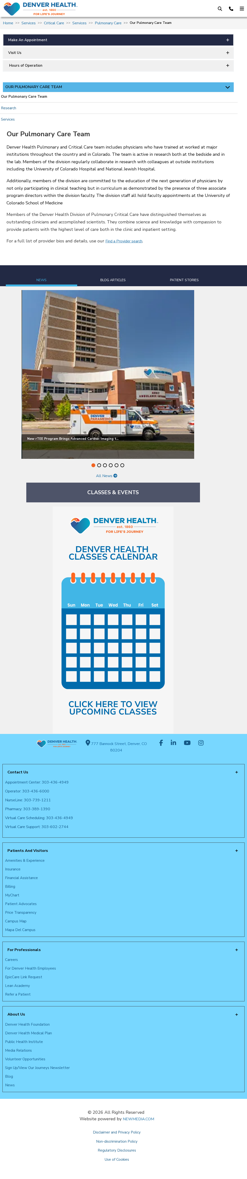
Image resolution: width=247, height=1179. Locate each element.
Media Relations (18, 1050)
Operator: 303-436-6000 (27, 791)
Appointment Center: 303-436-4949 (37, 782)
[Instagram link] (201, 743)
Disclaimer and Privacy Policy (117, 1132)
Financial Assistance (21, 877)
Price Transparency (20, 912)
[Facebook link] (161, 743)
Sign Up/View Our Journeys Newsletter (37, 1067)
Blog (9, 1076)
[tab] (41, 275)
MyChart (12, 895)
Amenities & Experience (25, 860)
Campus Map (16, 921)
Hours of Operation (25, 65)
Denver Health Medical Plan (28, 1033)
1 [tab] (93, 465)
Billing (10, 886)
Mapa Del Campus (20, 929)
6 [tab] (122, 465)
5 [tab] (116, 465)
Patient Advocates (21, 903)
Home (8, 23)
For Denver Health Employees (30, 968)
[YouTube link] (187, 743)
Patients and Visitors (27, 850)
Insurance (13, 869)
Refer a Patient (18, 994)
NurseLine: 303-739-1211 (28, 800)
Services (28, 23)
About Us (16, 1014)
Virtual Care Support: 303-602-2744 (37, 826)
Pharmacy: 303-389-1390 (27, 809)
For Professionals (24, 949)
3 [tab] (105, 465)
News (10, 1085)
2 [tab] (99, 465)
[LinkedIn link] (173, 743)
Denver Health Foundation (27, 1024)
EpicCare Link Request (23, 977)
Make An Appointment (27, 40)
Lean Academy (17, 985)
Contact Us (17, 772)
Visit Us (14, 52)
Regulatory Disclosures (117, 1150)
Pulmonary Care (108, 23)
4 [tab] (111, 465)
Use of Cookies (117, 1159)
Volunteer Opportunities (25, 1059)
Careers (11, 959)
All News (104, 476)
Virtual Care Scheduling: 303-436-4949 (39, 818)
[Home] (57, 8)
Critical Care (54, 23)
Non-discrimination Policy (116, 1141)
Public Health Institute (24, 1041)
